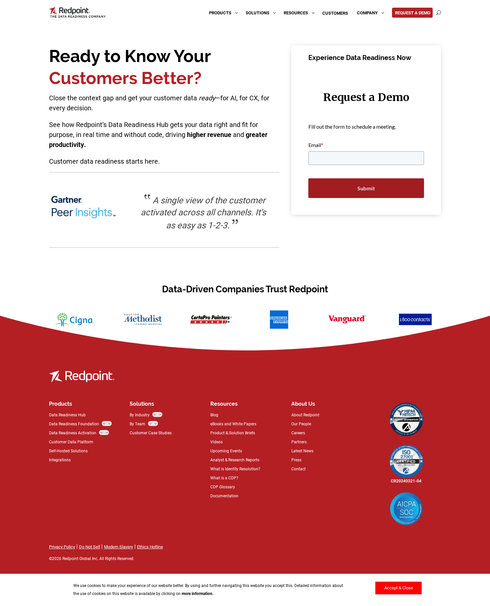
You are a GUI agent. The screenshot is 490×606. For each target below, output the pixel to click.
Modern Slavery (118, 547)
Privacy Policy (62, 547)
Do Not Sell (89, 547)
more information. (197, 593)
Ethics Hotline (150, 547)
